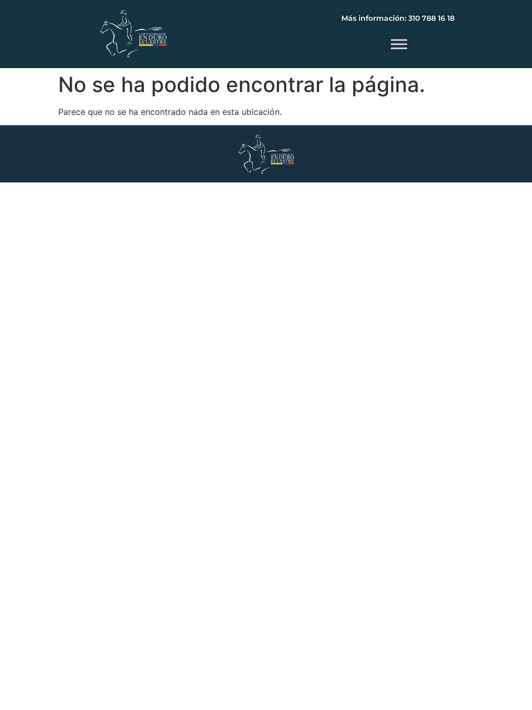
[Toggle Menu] (399, 44)
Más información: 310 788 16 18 (398, 18)
